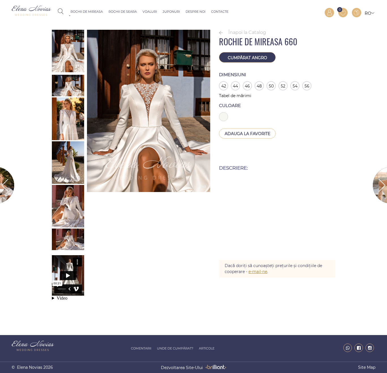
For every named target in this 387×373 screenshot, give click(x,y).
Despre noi (195, 12)
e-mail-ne (257, 271)
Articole (206, 348)
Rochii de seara (123, 12)
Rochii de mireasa (87, 12)
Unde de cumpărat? (175, 348)
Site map (366, 367)
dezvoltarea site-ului (182, 367)
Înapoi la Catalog (247, 32)
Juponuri (171, 12)
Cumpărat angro (247, 57)
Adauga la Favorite (247, 133)
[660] (148, 190)
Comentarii (141, 348)
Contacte (219, 12)
